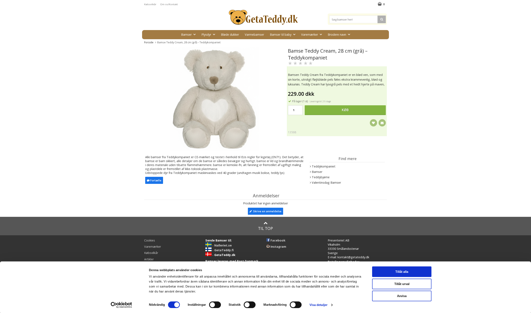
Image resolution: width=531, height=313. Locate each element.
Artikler (149, 259)
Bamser (186, 34)
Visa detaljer (318, 305)
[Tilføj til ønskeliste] (373, 122)
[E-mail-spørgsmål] (382, 122)
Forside (148, 42)
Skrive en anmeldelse (266, 211)
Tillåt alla (401, 271)
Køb (345, 110)
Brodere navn (337, 34)
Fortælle (155, 180)
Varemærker (309, 34)
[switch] (215, 304)
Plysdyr (206, 34)
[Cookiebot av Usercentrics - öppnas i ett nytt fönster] (121, 305)
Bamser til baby (280, 34)
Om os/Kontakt (169, 4)
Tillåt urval (401, 284)
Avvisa (402, 296)
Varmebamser (254, 34)
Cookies (149, 240)
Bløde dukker (230, 34)
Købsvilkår (150, 4)
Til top (265, 228)
